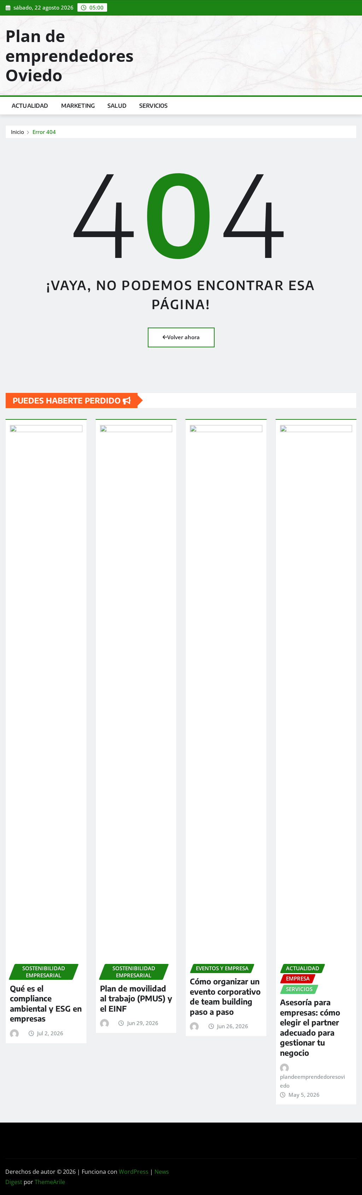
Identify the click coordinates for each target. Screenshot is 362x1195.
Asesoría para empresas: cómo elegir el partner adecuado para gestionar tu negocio (310, 1027)
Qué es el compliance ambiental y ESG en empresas (46, 1003)
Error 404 (44, 131)
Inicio (17, 131)
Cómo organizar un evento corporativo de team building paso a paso (225, 996)
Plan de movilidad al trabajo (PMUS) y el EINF (136, 998)
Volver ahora (183, 337)
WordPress (133, 1172)
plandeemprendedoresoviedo (312, 1081)
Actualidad (30, 105)
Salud (117, 105)
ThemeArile (50, 1182)
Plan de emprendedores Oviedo (69, 55)
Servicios (153, 105)
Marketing (78, 105)
